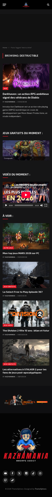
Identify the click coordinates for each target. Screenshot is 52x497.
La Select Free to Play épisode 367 (23, 291)
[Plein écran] (46, 205)
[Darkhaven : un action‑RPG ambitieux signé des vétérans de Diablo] (26, 77)
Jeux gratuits (9, 287)
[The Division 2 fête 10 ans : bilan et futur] (26, 313)
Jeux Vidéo (8, 325)
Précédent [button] (6, 153)
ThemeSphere (40, 489)
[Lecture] (6, 205)
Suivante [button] (46, 153)
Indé (5, 88)
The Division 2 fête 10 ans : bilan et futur (26, 330)
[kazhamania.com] (26, 4)
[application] (26, 195)
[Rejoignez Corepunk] (26, 150)
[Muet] (41, 205)
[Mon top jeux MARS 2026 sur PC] (26, 236)
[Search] (48, 5)
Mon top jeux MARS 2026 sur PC (21, 253)
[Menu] (4, 5)
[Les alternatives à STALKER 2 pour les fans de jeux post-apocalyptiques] (26, 352)
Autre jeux (8, 248)
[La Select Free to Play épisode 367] (26, 275)
